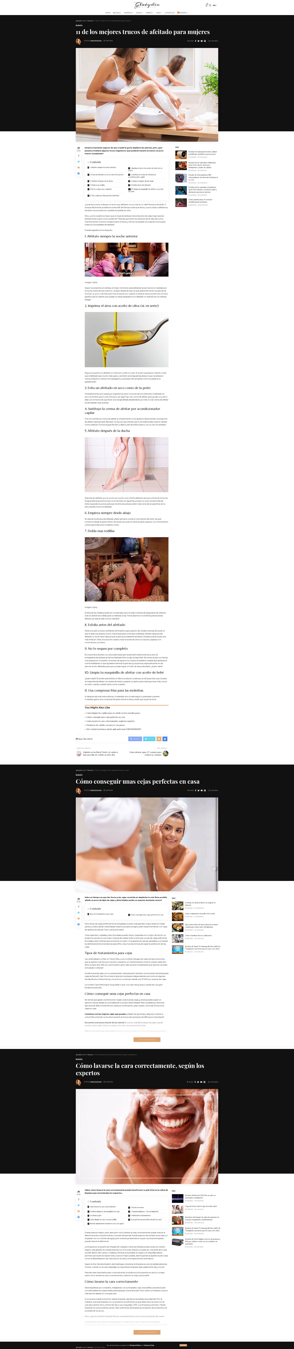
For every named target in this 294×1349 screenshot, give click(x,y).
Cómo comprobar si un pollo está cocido (200, 914)
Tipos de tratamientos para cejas (101, 914)
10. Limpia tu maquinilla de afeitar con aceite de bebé (146, 190)
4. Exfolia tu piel (95, 1215)
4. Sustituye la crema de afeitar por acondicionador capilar (142, 176)
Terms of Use (149, 1345)
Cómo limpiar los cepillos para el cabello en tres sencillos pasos (113, 713)
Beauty (79, 25)
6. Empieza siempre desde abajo (142, 181)
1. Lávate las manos (137, 1207)
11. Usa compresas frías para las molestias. (104, 195)
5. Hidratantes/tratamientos (140, 1215)
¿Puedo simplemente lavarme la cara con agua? (107, 1223)
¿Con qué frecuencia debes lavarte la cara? (146, 1219)
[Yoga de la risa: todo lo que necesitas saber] (177, 1209)
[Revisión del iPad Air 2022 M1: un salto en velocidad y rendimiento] (177, 1198)
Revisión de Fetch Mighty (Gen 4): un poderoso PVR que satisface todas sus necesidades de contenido (202, 1241)
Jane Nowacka (96, 41)
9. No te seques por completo (101, 189)
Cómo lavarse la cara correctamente (102, 1207)
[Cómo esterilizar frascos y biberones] (177, 938)
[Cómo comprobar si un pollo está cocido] (177, 916)
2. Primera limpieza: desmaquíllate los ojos (105, 1211)
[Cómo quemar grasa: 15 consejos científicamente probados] (181, 202)
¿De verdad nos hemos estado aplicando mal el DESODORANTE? (113, 729)
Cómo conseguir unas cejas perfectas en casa (105, 717)
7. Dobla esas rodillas (97, 185)
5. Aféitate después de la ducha (101, 181)
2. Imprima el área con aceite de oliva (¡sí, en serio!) (145, 169)
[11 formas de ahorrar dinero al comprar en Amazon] (177, 906)
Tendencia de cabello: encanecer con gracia (105, 725)
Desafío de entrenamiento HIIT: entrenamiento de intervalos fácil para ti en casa (203, 177)
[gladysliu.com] (147, 5)
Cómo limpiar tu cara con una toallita (103, 1219)
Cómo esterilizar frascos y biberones (198, 935)
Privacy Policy (135, 1345)
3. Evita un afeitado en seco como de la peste (106, 175)
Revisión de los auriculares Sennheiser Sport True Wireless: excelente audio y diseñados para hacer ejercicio (203, 189)
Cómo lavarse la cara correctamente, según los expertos (110, 721)
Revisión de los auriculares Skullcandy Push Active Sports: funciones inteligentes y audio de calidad (202, 165)
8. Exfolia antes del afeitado (140, 185)
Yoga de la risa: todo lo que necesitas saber (201, 1206)
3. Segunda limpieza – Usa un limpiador (144, 1211)
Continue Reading (147, 1040)
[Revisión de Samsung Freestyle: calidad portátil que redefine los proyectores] (181, 155)
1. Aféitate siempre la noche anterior (102, 167)
